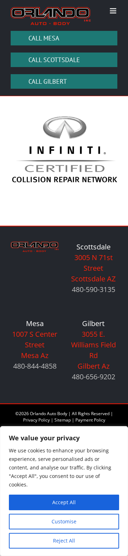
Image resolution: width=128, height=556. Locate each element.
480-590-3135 (93, 289)
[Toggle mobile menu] (113, 11)
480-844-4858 (35, 366)
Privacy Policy (36, 420)
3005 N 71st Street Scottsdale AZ (93, 268)
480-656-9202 (93, 376)
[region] (64, 491)
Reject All (64, 540)
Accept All (64, 502)
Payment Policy (90, 420)
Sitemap (62, 420)
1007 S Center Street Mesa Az (34, 344)
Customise (64, 521)
